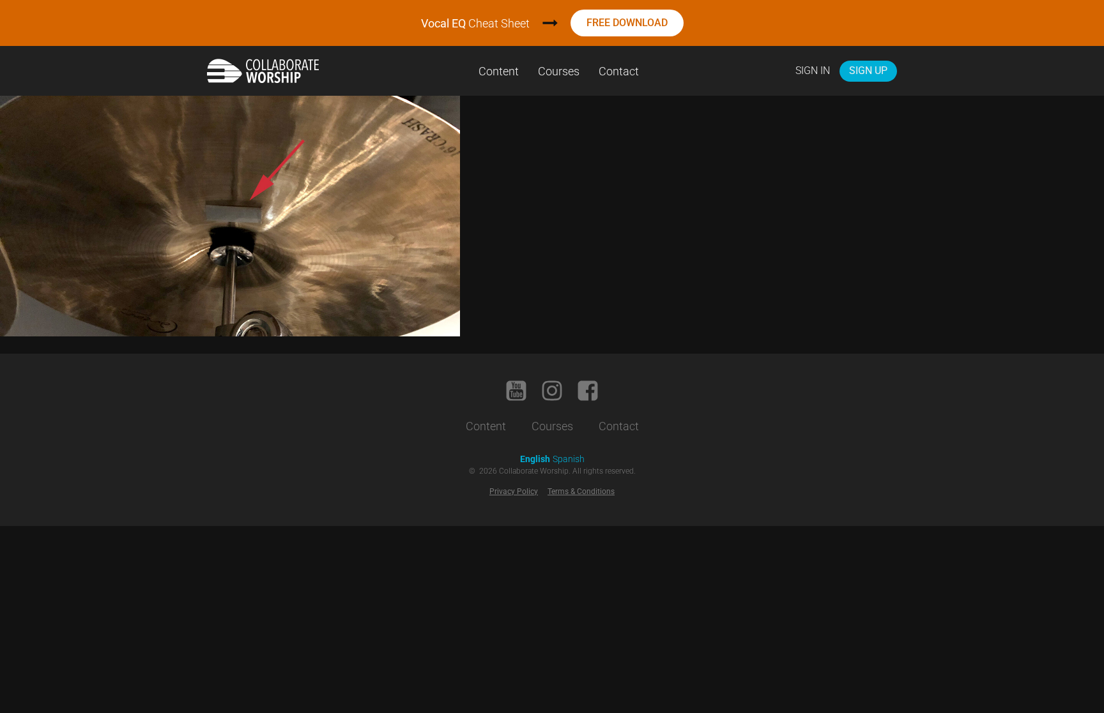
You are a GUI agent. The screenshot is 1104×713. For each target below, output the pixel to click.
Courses (558, 71)
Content (499, 71)
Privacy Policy (513, 491)
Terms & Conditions (581, 491)
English (535, 459)
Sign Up (868, 70)
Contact (619, 71)
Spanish (569, 459)
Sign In (812, 70)
